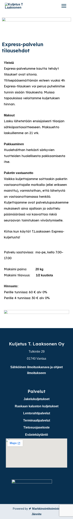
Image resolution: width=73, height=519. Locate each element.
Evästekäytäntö (36, 434)
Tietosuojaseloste (36, 427)
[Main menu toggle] (63, 6)
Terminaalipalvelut (36, 420)
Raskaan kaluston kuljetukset (36, 406)
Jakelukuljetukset (36, 399)
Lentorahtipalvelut (36, 413)
